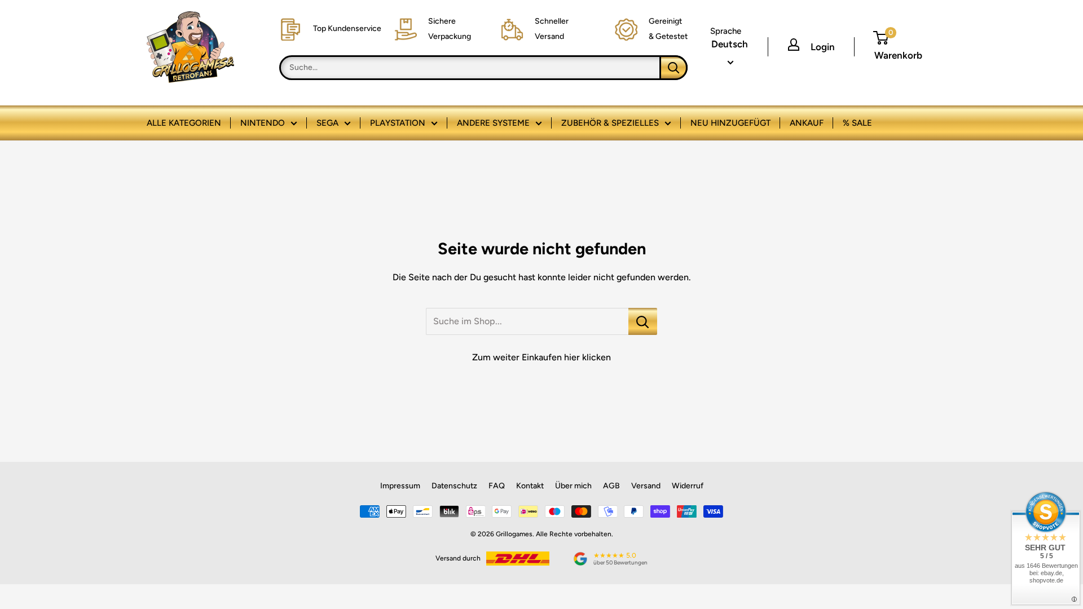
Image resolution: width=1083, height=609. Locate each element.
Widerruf (687, 486)
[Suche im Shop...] (642, 321)
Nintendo (262, 123)
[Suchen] (673, 67)
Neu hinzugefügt (730, 123)
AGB (611, 486)
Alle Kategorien (184, 123)
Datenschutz (454, 486)
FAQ (496, 486)
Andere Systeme (493, 123)
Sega (327, 123)
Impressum (400, 486)
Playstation (397, 123)
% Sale (857, 123)
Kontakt (530, 486)
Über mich (573, 486)
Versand (646, 486)
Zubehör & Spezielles (610, 123)
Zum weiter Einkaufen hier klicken (541, 357)
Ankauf (807, 123)
